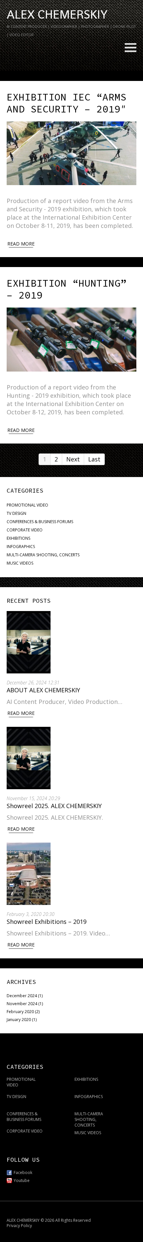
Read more (21, 244)
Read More (21, 713)
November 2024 (22, 1003)
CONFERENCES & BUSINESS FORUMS (40, 521)
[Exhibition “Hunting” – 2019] (71, 339)
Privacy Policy (19, 1225)
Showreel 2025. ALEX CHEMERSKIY (54, 806)
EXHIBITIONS (18, 538)
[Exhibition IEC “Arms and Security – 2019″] (71, 153)
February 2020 (20, 1011)
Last (94, 459)
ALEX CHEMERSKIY (57, 14)
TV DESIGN (16, 513)
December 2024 (22, 996)
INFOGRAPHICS (21, 546)
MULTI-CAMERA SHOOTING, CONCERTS (43, 555)
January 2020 (19, 1019)
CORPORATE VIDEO (25, 530)
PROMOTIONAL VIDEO (27, 505)
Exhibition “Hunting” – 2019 (66, 289)
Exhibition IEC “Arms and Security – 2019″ (66, 103)
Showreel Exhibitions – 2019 (46, 922)
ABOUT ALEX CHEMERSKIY (43, 690)
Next (73, 459)
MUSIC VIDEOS (20, 563)
